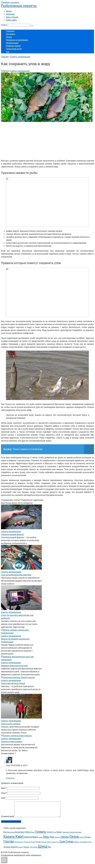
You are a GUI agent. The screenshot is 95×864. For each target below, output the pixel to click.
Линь (52, 837)
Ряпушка (44, 842)
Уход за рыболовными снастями (16, 575)
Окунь (74, 836)
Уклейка (6, 847)
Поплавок (10, 34)
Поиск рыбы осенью (10, 724)
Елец (54, 832)
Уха (7, 52)
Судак (69, 841)
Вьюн (33, 832)
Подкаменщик (18, 842)
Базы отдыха (12, 17)
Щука (42, 846)
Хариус (20, 847)
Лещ (46, 836)
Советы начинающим (20, 71)
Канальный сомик (75, 832)
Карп (19, 836)
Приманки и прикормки (17, 40)
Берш (28, 832)
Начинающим (12, 43)
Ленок (40, 837)
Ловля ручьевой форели (12, 534)
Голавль (40, 831)
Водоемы (10, 14)
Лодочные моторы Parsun (13, 683)
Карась (9, 837)
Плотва (8, 841)
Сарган (54, 842)
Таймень (77, 842)
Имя (3, 788)
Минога (57, 837)
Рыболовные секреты (19, 6)
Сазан (49, 842)
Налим (64, 836)
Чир (31, 847)
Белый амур (20, 832)
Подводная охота (14, 49)
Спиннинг (10, 31)
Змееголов (65, 832)
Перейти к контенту (10, 2)
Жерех (59, 832)
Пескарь (87, 837)
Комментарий (7, 816)
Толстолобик (84, 842)
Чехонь (26, 847)
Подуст (33, 842)
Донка (9, 37)
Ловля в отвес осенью (11, 741)
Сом (62, 841)
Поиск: (4, 25)
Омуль (82, 837)
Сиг (58, 842)
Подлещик (27, 842)
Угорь (90, 842)
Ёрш (5, 832)
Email (4, 793)
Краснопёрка (31, 837)
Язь (49, 847)
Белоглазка (10, 832)
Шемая (35, 847)
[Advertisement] (47, 140)
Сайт (3, 798)
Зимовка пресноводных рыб (14, 665)
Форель (14, 847)
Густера (49, 832)
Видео (9, 11)
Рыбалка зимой (13, 46)
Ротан (38, 842)
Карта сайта (11, 20)
